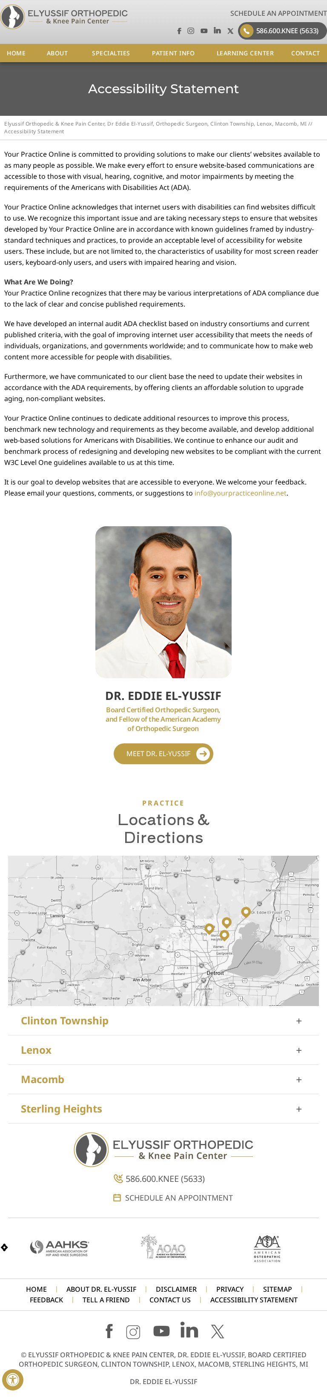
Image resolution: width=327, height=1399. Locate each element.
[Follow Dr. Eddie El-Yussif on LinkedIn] (217, 30)
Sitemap (277, 1289)
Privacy (230, 1289)
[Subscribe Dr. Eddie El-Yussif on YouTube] (204, 30)
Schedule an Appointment (278, 13)
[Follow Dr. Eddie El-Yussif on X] (230, 30)
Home (16, 53)
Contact (305, 53)
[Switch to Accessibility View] (12, 1379)
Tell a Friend (106, 1300)
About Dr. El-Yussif (101, 1289)
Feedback (46, 1300)
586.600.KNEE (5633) (287, 30)
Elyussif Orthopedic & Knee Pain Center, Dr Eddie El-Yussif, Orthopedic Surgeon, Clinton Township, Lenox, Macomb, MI (155, 123)
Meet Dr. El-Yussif (158, 753)
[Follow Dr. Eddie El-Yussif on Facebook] (177, 30)
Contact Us (170, 1300)
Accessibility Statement (254, 1300)
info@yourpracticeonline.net (241, 493)
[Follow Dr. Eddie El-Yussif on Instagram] (191, 30)
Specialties (111, 53)
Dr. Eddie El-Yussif (163, 1381)
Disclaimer (176, 1289)
